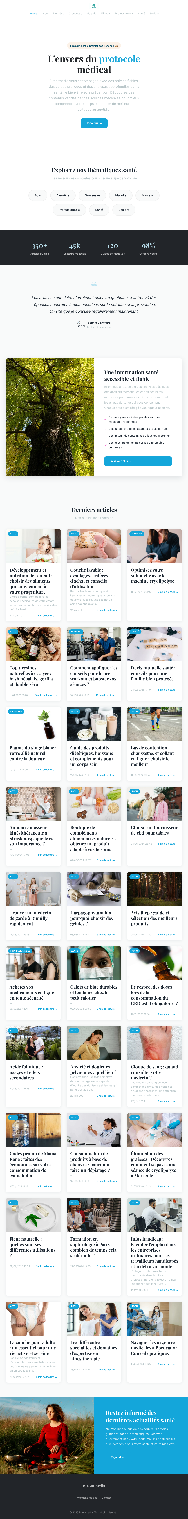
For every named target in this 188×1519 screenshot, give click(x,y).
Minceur (106, 13)
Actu (45, 13)
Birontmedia (94, 1485)
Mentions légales (87, 1497)
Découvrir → (94, 123)
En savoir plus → (120, 461)
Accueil (33, 13)
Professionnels (124, 13)
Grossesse (75, 13)
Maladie (91, 13)
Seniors (154, 13)
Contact (106, 1497)
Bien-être (58, 13)
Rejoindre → (119, 1457)
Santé (141, 13)
